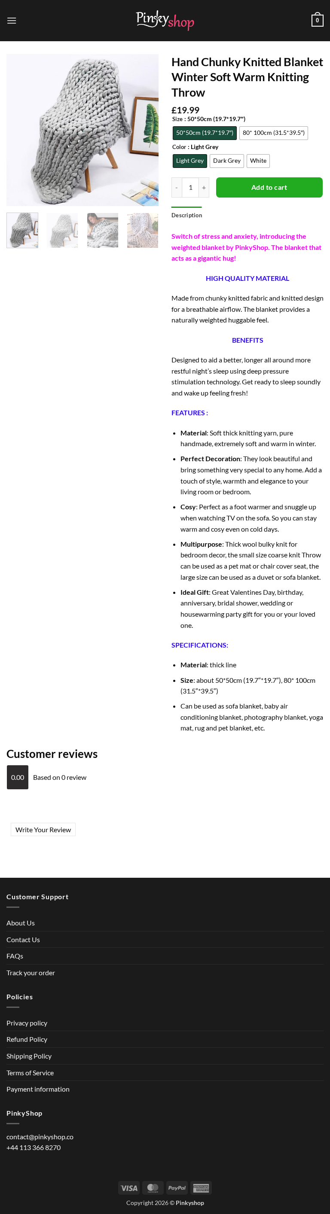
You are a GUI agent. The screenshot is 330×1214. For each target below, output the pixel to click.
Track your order (30, 972)
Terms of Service (30, 1072)
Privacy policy (26, 1023)
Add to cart (269, 187)
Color (179, 147)
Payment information (38, 1089)
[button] (11, 20)
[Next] (148, 235)
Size (177, 119)
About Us (20, 923)
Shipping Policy (29, 1056)
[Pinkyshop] (165, 20)
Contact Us (23, 939)
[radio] (204, 133)
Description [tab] (186, 215)
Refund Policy (26, 1039)
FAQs (14, 956)
